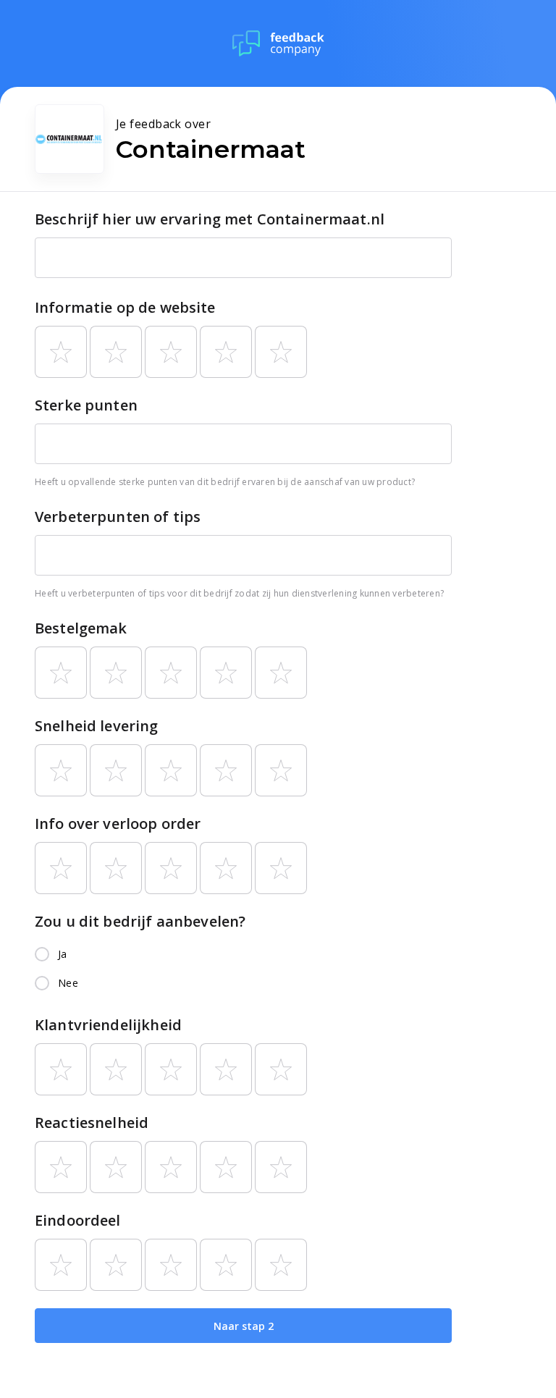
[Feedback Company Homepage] (278, 43)
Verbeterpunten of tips (118, 516)
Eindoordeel (78, 1220)
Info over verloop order (118, 823)
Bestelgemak (81, 628)
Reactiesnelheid (91, 1122)
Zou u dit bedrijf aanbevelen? (140, 921)
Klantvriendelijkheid (108, 1025)
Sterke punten (86, 405)
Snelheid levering (97, 726)
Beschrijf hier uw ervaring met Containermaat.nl (209, 219)
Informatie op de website (125, 307)
